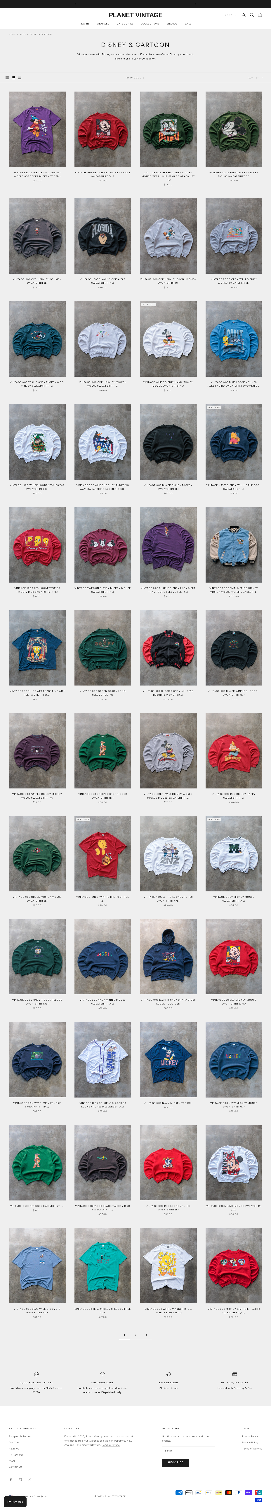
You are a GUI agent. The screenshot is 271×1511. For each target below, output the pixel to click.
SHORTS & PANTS (67, 787)
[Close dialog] (5, 5)
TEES (67, 753)
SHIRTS (68, 775)
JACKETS (68, 764)
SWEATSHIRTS (67, 741)
